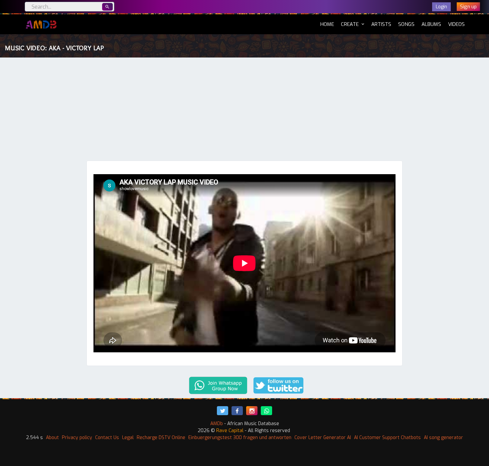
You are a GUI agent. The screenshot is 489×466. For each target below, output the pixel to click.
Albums (431, 24)
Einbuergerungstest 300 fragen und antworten (239, 437)
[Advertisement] (244, 110)
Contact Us (107, 437)
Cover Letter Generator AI (322, 437)
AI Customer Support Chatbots (387, 437)
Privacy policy (77, 437)
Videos (456, 24)
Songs (406, 24)
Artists (381, 24)
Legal (128, 437)
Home (327, 24)
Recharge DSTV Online (161, 437)
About (52, 437)
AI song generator (443, 437)
